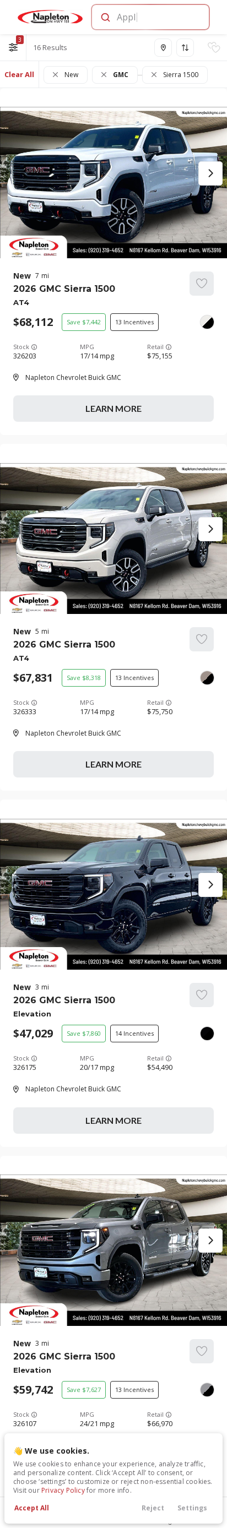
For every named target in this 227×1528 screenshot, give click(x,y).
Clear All (19, 74)
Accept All (31, 1508)
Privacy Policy (63, 1490)
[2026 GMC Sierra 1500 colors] (207, 322)
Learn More (113, 408)
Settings (192, 1508)
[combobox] (149, 17)
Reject (153, 1508)
